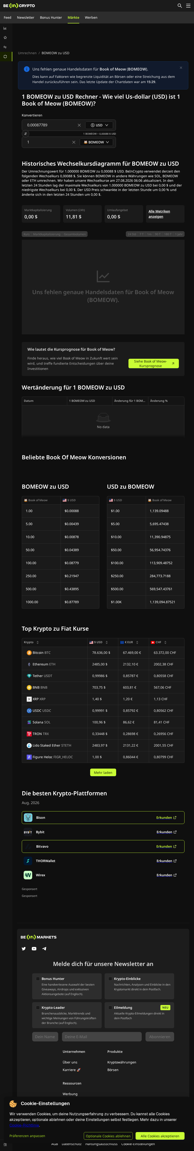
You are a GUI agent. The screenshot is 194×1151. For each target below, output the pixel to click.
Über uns (70, 1062)
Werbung (70, 1094)
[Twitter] (23, 949)
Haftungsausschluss (101, 1144)
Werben (91, 17)
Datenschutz (72, 1144)
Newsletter (25, 17)
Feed (7, 17)
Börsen (113, 1069)
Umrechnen (27, 53)
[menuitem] (6, 28)
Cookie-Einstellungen (138, 1144)
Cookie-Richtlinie (24, 1125)
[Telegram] (44, 949)
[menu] (6, 42)
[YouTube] (34, 949)
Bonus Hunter (51, 17)
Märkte (73, 17)
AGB (54, 1144)
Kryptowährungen (121, 1062)
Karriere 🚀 (72, 1069)
